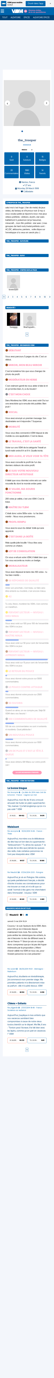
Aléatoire (16, 18)
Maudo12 (14, 915)
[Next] (50, 297)
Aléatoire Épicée (41, 18)
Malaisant (13, 827)
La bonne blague (17, 788)
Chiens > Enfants (16, 1003)
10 (45, 297)
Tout (4, 18)
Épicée (27, 18)
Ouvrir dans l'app (35, 4)
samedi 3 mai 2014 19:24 (17, 921)
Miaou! (24, 150)
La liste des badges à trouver (27, 772)
